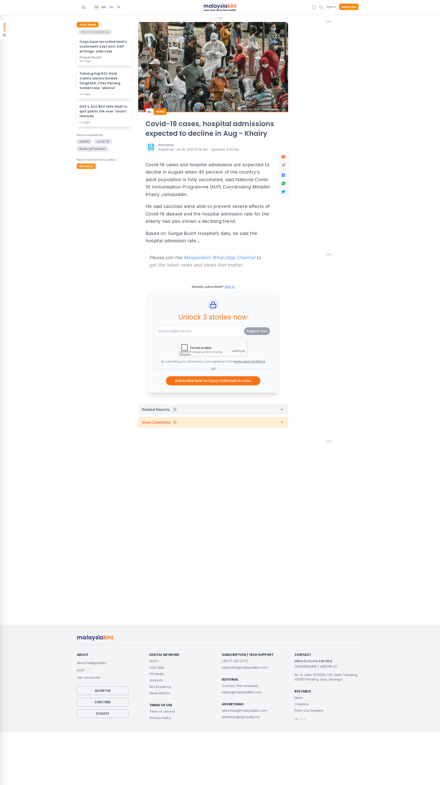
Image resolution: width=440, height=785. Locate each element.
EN (96, 7)
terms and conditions (249, 361)
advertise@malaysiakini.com (245, 710)
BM (104, 7)
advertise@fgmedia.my (241, 717)
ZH (111, 7)
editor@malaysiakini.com (242, 692)
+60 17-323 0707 (235, 661)
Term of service (162, 711)
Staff (81, 670)
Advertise (103, 690)
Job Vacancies (88, 677)
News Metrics (159, 693)
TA (118, 7)
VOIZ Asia (156, 667)
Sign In (331, 7)
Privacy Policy (160, 718)
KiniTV (154, 661)
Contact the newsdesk (240, 686)
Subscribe (348, 7)
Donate (102, 713)
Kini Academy (160, 686)
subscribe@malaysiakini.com (245, 667)
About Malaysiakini (91, 663)
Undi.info (156, 680)
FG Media (156, 674)
